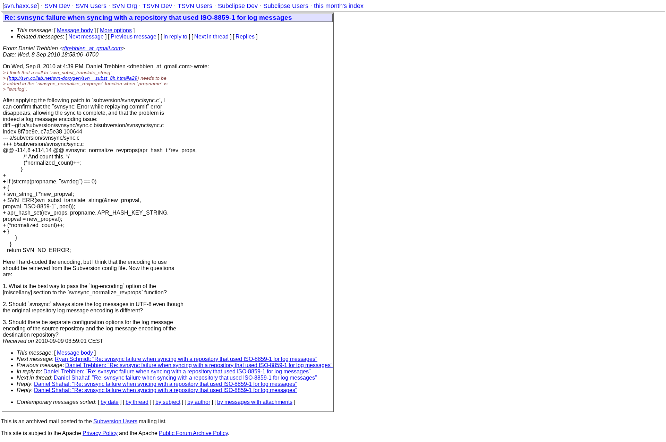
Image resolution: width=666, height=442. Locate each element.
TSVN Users (195, 5)
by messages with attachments (254, 402)
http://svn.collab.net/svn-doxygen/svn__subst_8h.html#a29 (73, 78)
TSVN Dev (157, 5)
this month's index (339, 5)
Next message (86, 37)
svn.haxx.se (20, 5)
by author (198, 402)
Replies (245, 37)
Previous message (133, 37)
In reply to (175, 37)
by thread (137, 402)
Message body (75, 30)
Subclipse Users (285, 5)
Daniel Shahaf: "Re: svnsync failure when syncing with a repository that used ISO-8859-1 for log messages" (185, 378)
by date (110, 402)
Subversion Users (115, 421)
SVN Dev (57, 5)
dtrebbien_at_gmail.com (92, 48)
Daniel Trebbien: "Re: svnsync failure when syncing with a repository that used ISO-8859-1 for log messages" (199, 365)
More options (116, 30)
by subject (167, 402)
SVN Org (124, 5)
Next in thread (211, 37)
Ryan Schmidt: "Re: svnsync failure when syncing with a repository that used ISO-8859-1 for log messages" (186, 359)
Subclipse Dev (238, 5)
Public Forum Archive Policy (193, 433)
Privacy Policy (100, 433)
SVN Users (91, 5)
